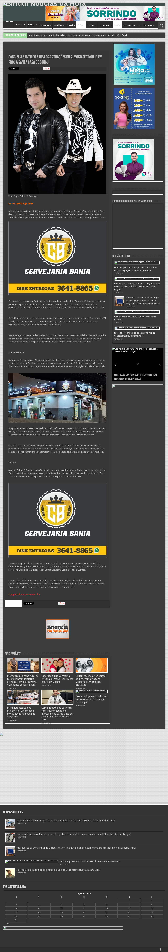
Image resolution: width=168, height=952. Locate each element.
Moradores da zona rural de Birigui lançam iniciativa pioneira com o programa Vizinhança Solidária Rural (23, 680)
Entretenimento (131, 25)
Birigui (81, 25)
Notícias (58, 25)
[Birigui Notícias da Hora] (84, 4)
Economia (104, 25)
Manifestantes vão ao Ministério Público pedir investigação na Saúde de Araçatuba (21, 712)
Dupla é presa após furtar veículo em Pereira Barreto (90, 861)
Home (9, 25)
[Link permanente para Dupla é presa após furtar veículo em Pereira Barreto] (137, 312)
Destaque (44, 25)
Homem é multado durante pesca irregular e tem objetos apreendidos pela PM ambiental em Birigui (137, 286)
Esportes (148, 25)
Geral (70, 25)
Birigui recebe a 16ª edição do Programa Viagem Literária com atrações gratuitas (91, 680)
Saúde (117, 25)
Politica (19, 24)
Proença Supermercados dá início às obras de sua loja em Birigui (91, 699)
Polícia (31, 24)
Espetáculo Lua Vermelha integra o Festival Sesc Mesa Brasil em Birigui (57, 678)
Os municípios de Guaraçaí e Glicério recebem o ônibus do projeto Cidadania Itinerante (66, 820)
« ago (7, 923)
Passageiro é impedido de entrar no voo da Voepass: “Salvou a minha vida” (64, 35)
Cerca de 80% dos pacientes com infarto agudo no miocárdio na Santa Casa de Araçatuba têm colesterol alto (57, 713)
